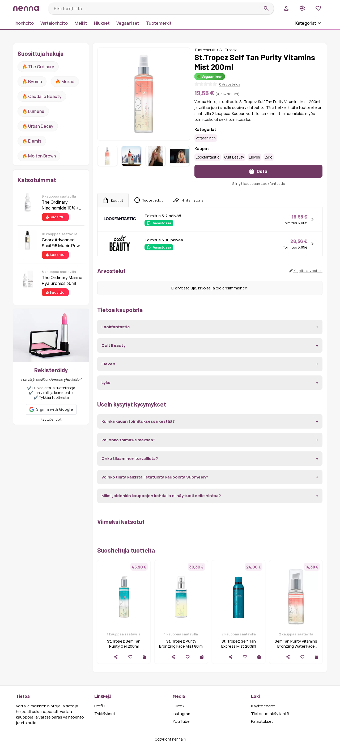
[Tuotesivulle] (144, 657)
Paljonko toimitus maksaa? (128, 440)
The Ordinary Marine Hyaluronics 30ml (62, 280)
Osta (261, 171)
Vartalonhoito (54, 23)
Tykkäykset (104, 713)
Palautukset (262, 721)
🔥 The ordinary (38, 67)
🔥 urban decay (37, 126)
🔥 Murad (64, 81)
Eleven (254, 157)
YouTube (181, 721)
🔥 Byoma (32, 81)
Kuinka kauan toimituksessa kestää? (138, 421)
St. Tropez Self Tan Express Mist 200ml (238, 644)
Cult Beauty (234, 157)
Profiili (99, 706)
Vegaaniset (127, 23)
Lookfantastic (207, 157)
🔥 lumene (33, 111)
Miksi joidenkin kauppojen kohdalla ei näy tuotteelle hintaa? (161, 495)
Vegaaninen (206, 138)
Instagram (182, 713)
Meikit (81, 23)
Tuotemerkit (159, 23)
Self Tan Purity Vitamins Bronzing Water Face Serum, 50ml (296, 646)
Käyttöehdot (51, 419)
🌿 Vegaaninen (210, 76)
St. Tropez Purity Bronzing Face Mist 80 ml (181, 644)
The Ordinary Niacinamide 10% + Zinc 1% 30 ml (60, 205)
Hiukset (102, 23)
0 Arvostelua (229, 84)
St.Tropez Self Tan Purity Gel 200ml (124, 644)
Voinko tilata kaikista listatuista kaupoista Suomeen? (154, 477)
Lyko (268, 157)
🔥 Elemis (31, 141)
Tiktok (178, 706)
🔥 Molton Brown (39, 156)
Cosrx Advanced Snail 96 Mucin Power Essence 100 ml (63, 243)
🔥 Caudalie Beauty (42, 96)
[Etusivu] (28, 8)
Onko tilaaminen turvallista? (129, 458)
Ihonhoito (24, 23)
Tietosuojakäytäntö (270, 713)
